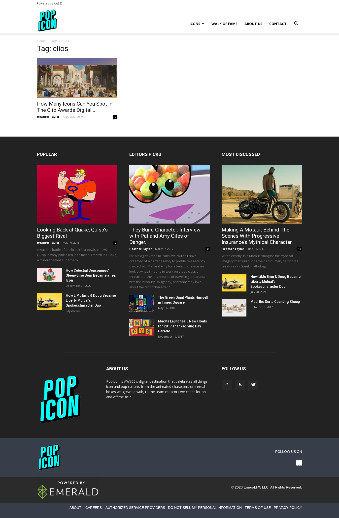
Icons (195, 23)
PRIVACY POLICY (288, 508)
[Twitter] (253, 385)
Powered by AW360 (50, 3)
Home (41, 41)
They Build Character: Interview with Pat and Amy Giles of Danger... (165, 236)
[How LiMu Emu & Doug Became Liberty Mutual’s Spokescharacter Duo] (49, 301)
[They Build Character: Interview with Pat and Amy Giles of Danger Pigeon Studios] (169, 194)
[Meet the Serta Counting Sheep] (234, 308)
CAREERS (93, 508)
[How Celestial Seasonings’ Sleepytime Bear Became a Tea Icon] (49, 275)
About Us (253, 23)
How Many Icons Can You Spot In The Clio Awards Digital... (74, 107)
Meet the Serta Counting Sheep (275, 302)
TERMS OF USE (258, 508)
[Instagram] (227, 385)
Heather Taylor (48, 116)
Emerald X (252, 487)
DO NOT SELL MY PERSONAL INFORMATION (205, 508)
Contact (278, 23)
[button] (296, 24)
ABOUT (75, 508)
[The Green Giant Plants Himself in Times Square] (141, 303)
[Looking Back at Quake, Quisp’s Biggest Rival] (77, 194)
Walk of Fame (224, 23)
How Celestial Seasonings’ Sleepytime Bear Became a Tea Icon (91, 275)
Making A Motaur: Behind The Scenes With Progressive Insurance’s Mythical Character (257, 236)
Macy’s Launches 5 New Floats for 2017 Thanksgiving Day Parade (182, 326)
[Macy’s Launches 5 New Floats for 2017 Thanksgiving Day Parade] (141, 327)
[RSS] (240, 385)
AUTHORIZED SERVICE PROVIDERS (135, 508)
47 (299, 249)
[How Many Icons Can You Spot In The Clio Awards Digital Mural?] (77, 78)
